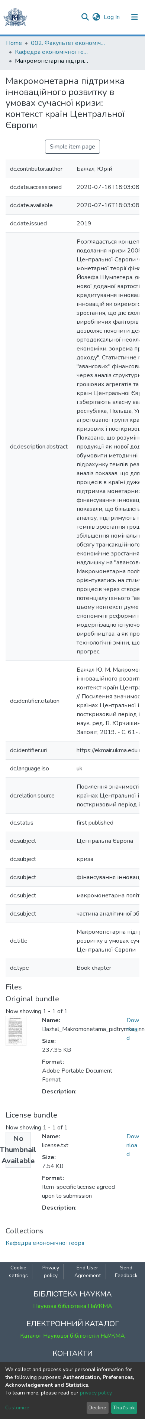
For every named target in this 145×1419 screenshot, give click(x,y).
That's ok (124, 1407)
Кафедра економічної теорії (52, 52)
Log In (112, 17)
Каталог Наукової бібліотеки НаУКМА (72, 1336)
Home (14, 43)
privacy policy (96, 1392)
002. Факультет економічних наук (68, 43)
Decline (97, 1407)
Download (132, 1029)
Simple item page (72, 147)
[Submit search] (85, 17)
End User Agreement (87, 1271)
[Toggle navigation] (134, 17)
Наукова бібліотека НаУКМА (72, 1306)
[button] (96, 17)
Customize (17, 1407)
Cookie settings (18, 1271)
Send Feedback (126, 1271)
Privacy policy (50, 1271)
